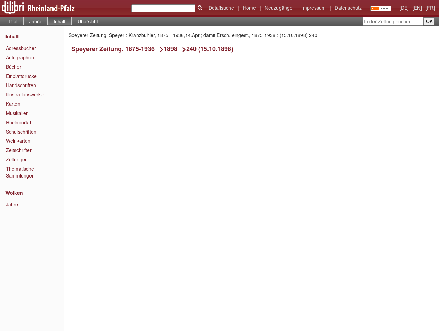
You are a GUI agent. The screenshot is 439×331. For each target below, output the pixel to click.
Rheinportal (18, 122)
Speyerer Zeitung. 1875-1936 (113, 48)
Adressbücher (21, 48)
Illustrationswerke (25, 94)
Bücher (13, 66)
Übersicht (88, 21)
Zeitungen (17, 159)
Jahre (35, 21)
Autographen (20, 57)
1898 (170, 48)
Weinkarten (18, 140)
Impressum (313, 7)
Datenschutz (348, 7)
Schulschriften (21, 131)
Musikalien (17, 113)
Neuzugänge (279, 7)
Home (249, 7)
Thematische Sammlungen (20, 172)
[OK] (200, 8)
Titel (12, 21)
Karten (13, 103)
